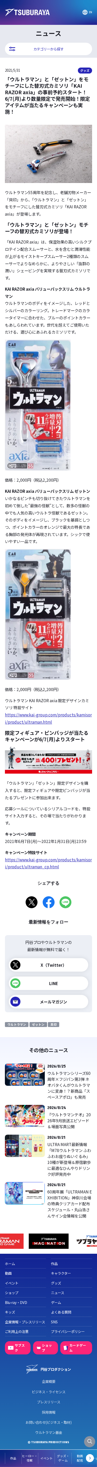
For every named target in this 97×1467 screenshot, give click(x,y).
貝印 (53, 1024)
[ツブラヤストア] (49, 1241)
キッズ (10, 1312)
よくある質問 (61, 1312)
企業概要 (48, 1381)
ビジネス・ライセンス (48, 1391)
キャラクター (61, 1273)
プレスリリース (48, 1401)
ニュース (57, 1292)
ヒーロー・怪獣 (30, 1458)
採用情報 (48, 1412)
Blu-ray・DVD (16, 1302)
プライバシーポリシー (68, 1331)
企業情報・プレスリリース (25, 1321)
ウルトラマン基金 (48, 1432)
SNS (54, 1321)
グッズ (84, 70)
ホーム (10, 1263)
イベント (46, 1458)
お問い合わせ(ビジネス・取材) (49, 1422)
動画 (8, 1273)
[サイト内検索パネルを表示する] (89, 1441)
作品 (13, 1458)
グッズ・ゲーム (63, 1458)
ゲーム (56, 1302)
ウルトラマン (17, 1024)
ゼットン (38, 1024)
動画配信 (80, 1458)
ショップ (11, 1292)
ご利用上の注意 (16, 1331)
